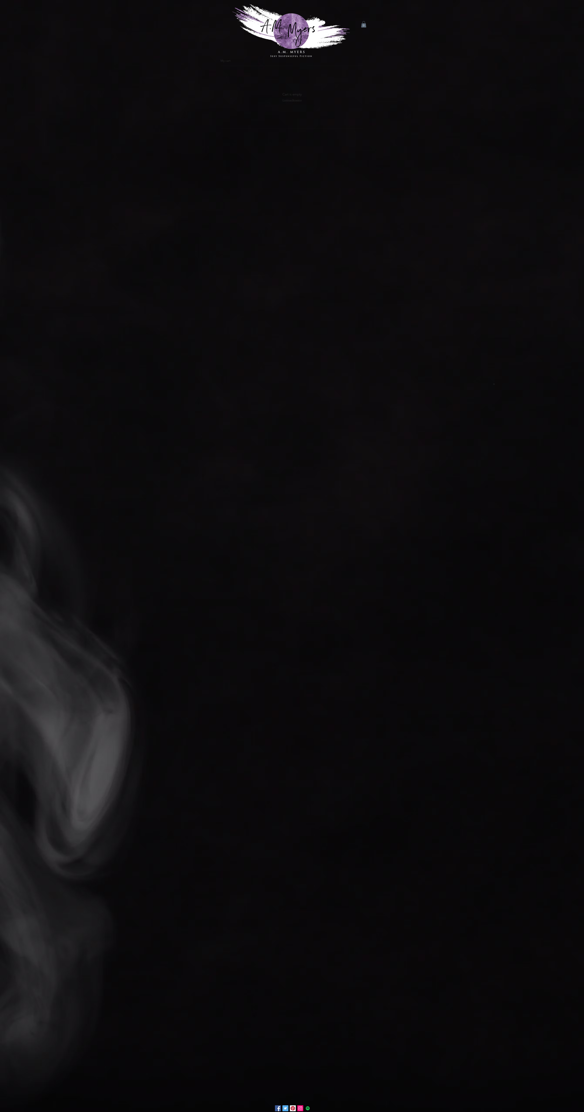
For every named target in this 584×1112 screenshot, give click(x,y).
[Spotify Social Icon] (308, 1108)
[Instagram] (300, 1108)
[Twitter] (285, 1108)
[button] (363, 24)
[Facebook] (278, 1108)
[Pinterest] (293, 1108)
